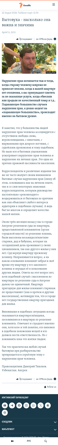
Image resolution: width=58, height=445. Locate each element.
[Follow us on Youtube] (5, 405)
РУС (29, 441)
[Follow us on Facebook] (19, 405)
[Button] (24, 39)
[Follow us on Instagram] (26, 405)
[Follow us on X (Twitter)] (40, 405)
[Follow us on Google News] (48, 405)
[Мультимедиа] (12, 441)
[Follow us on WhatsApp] (33, 405)
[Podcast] (5, 413)
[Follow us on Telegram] (12, 405)
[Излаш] (45, 441)
